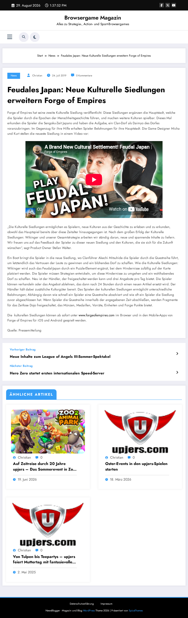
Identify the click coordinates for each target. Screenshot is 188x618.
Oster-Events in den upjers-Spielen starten (136, 466)
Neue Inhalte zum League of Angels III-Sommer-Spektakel (60, 356)
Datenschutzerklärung (82, 604)
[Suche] (24, 37)
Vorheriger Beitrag (22, 349)
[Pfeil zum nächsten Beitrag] (177, 372)
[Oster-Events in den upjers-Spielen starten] (140, 431)
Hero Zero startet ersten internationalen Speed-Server (57, 373)
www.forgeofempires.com (97, 315)
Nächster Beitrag (21, 366)
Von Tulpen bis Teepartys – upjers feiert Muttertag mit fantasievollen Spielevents (44, 559)
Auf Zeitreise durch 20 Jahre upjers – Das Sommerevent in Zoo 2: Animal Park (44, 466)
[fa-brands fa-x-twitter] (167, 5)
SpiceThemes (136, 610)
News (14, 75)
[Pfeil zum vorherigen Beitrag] (177, 354)
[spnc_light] (35, 37)
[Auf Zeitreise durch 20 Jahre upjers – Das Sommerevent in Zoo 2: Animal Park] (48, 431)
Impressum (106, 604)
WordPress (89, 610)
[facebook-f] (161, 5)
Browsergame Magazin (92, 17)
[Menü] (9, 37)
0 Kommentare (84, 75)
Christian (37, 75)
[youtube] (174, 5)
